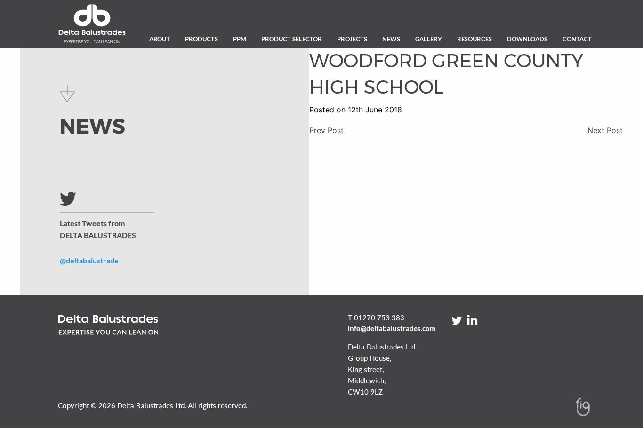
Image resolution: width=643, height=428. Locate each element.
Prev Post (326, 130)
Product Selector (291, 39)
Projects (352, 39)
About (159, 39)
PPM (239, 39)
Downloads (527, 39)
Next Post (605, 130)
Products (201, 39)
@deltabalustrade (89, 260)
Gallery (428, 39)
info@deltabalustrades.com (392, 328)
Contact (577, 39)
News (391, 39)
